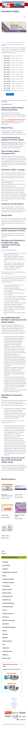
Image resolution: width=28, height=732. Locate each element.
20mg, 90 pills (6, 69)
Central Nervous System (10, 42)
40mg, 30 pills (6, 83)
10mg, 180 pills (7, 63)
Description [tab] (4, 101)
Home (2, 42)
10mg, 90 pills (6, 60)
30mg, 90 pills (6, 79)
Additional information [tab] (6, 104)
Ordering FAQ (14, 705)
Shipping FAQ (14, 703)
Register (3, 553)
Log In (3, 551)
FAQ (14, 701)
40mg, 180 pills (7, 90)
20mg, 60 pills (6, 67)
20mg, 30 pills (6, 65)
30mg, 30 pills (6, 74)
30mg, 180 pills (7, 81)
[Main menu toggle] (26, 1)
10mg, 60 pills (6, 58)
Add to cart (10, 94)
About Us (14, 700)
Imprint (14, 708)
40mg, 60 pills (6, 85)
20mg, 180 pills (7, 72)
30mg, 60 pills (6, 76)
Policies (14, 706)
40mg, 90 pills (6, 88)
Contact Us (14, 698)
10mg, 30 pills (6, 56)
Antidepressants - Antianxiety (8, 44)
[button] (24, 17)
